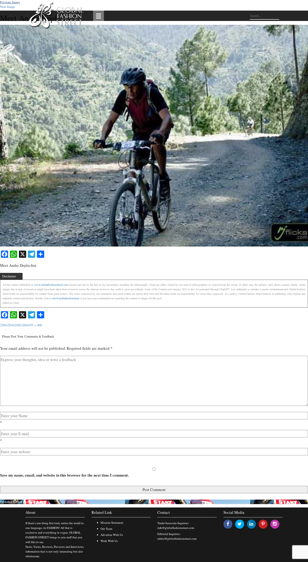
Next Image (7, 7)
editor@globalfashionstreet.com (177, 539)
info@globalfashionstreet (65, 298)
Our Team (106, 529)
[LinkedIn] (251, 524)
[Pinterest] (263, 524)
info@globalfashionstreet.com (175, 528)
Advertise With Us (112, 535)
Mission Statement (112, 523)
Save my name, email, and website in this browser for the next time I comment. (64, 475)
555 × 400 (35, 325)
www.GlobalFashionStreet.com (51, 284)
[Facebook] (228, 524)
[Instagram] (275, 524)
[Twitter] (239, 524)
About (30, 512)
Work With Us (109, 541)
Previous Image (10, 2)
